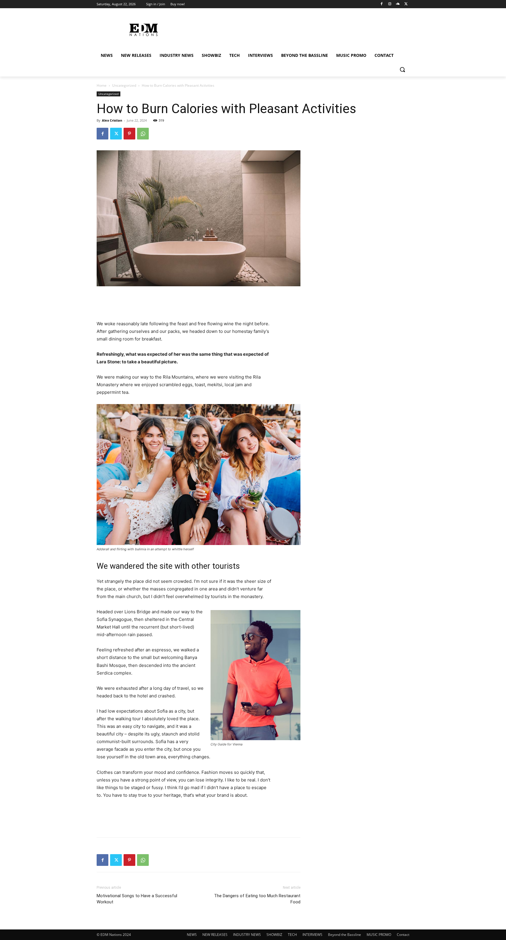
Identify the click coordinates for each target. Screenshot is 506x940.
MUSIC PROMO (379, 934)
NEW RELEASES (215, 934)
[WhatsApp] (143, 133)
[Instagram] (390, 4)
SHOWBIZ (274, 934)
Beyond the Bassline (344, 934)
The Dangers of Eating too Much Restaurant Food (257, 899)
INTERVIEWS (312, 934)
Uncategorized (124, 85)
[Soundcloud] (397, 4)
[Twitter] (406, 4)
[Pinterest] (129, 133)
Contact (403, 934)
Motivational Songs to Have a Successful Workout (137, 899)
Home (102, 85)
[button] (402, 69)
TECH (292, 934)
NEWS (192, 934)
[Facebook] (381, 4)
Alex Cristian (112, 120)
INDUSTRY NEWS (247, 934)
